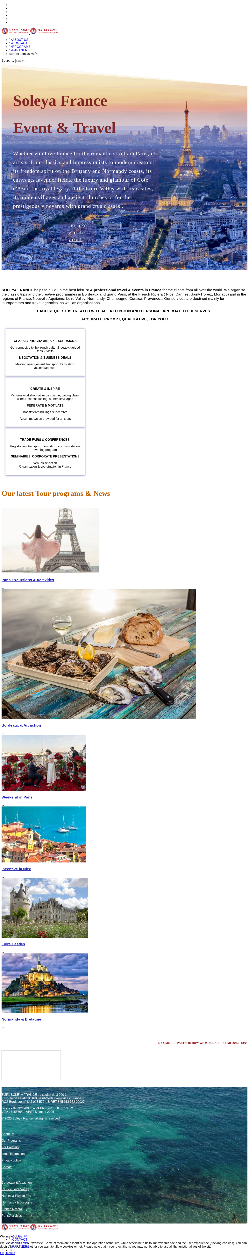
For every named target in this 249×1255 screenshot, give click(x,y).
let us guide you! (77, 232)
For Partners (10, 1147)
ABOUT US (20, 39)
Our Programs (11, 1140)
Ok (2, 1253)
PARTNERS (21, 50)
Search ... (8, 60)
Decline (10, 1253)
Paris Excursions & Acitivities (28, 580)
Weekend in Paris (17, 797)
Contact (7, 1167)
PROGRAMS (21, 46)
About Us (8, 1134)
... (3, 587)
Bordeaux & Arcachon (21, 725)
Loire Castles (13, 944)
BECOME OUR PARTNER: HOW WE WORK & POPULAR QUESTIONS (202, 1043)
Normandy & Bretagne (21, 1019)
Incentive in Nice (16, 869)
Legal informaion (13, 1153)
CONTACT (19, 43)
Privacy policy (11, 1160)
